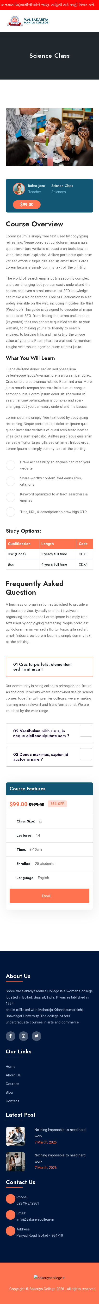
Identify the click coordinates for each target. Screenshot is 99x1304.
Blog (9, 1092)
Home (10, 1066)
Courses (12, 1084)
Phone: (22, 1197)
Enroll (46, 896)
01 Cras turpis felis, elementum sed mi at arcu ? (42, 666)
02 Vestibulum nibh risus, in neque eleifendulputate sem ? (41, 733)
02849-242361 (28, 1203)
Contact (12, 1101)
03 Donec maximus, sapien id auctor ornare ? (40, 757)
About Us (13, 1075)
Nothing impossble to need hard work (60, 1133)
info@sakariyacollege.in (35, 1219)
